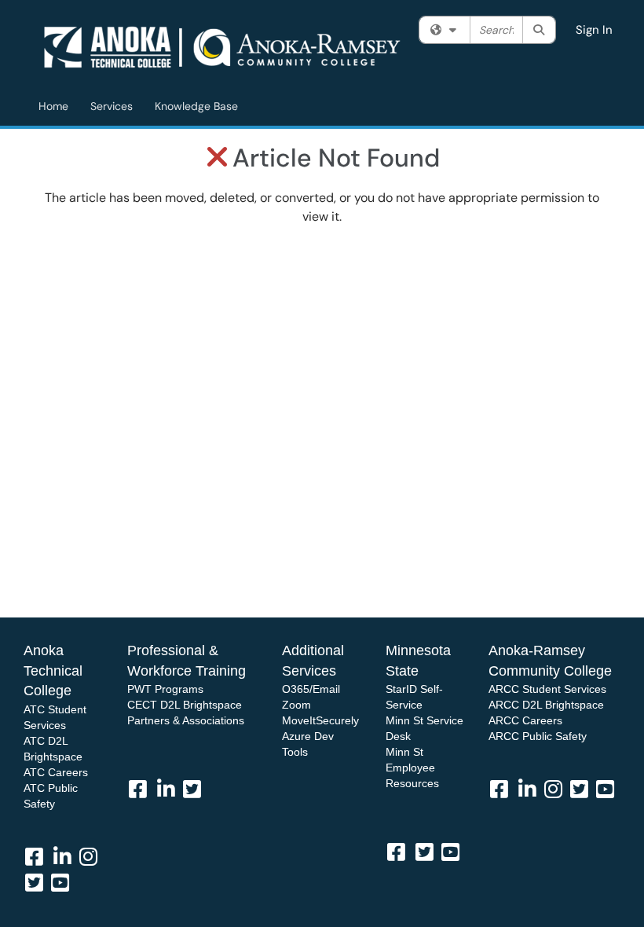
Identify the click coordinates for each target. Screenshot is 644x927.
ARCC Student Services (547, 689)
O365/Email (311, 689)
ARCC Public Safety (537, 736)
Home (53, 106)
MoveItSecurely (320, 720)
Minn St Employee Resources (412, 768)
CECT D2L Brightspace (184, 704)
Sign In (594, 30)
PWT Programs (165, 689)
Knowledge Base (196, 106)
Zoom (296, 704)
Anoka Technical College (53, 670)
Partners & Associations (185, 720)
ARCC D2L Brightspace (546, 704)
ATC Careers (56, 772)
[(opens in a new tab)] (224, 47)
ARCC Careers (525, 720)
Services (111, 106)
